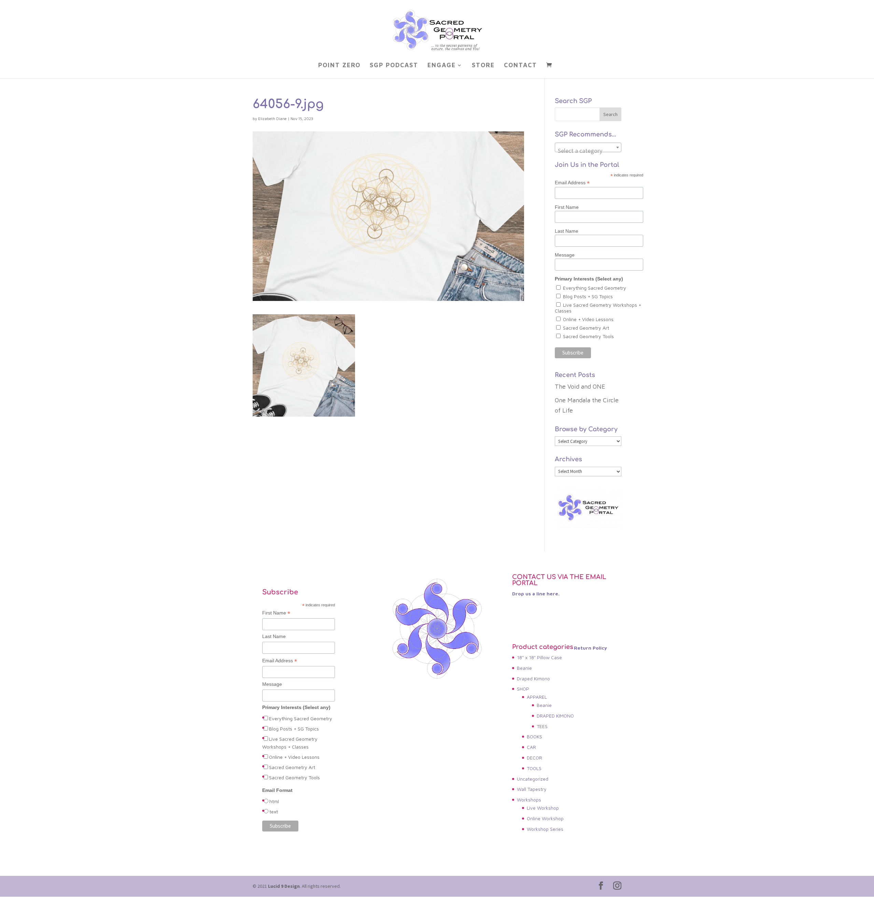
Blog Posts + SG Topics (588, 296)
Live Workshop (543, 808)
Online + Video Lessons (588, 319)
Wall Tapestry (532, 789)
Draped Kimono (533, 678)
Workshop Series (545, 829)
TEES (542, 726)
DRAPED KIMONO (555, 716)
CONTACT (520, 66)
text (273, 811)
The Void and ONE (580, 386)
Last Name (566, 231)
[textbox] (588, 151)
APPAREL (537, 697)
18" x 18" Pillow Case (539, 657)
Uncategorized (532, 779)
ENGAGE (441, 66)
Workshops (529, 799)
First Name (567, 207)
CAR (531, 747)
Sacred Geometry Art (586, 328)
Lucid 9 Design (284, 886)
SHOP (523, 689)
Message (565, 255)
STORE (483, 66)
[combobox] (588, 147)
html (274, 801)
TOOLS (534, 768)
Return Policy (590, 648)
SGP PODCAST (394, 66)
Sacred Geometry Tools (588, 336)
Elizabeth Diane (272, 118)
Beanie (524, 668)
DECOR (534, 758)
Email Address (572, 182)
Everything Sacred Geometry (594, 288)
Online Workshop (545, 818)
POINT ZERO (339, 66)
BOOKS (534, 736)
